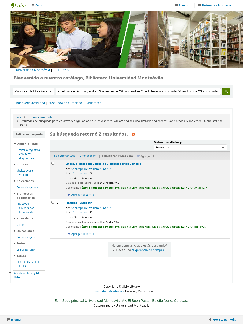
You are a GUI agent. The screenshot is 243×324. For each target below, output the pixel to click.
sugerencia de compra (148, 250)
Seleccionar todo (64, 156)
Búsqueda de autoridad (65, 103)
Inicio (18, 117)
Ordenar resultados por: (169, 142)
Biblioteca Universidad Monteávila (20, 5)
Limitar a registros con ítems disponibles (28, 154)
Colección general (28, 187)
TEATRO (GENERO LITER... (28, 264)
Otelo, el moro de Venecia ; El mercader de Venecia (103, 164)
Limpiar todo (88, 156)
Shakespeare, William (25, 173)
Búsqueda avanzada (30, 103)
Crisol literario (26, 250)
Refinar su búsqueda (29, 135)
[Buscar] (226, 91)
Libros (20, 225)
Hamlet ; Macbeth (79, 203)
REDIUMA (62, 70)
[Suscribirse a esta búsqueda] (133, 134)
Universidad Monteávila (33, 70)
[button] (38, 5)
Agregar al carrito (82, 195)
